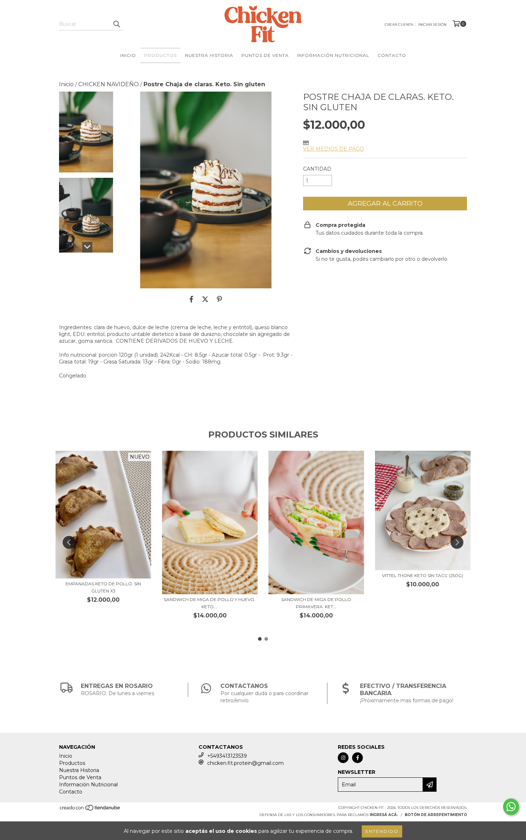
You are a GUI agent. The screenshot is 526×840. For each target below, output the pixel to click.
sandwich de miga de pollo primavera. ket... (316, 603)
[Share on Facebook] (191, 299)
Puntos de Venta (265, 55)
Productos (160, 55)
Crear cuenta (399, 24)
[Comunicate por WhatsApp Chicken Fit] (511, 807)
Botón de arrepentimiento (436, 814)
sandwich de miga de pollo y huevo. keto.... (209, 603)
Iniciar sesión (432, 24)
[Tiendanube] (90, 810)
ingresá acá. (384, 814)
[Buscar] (116, 24)
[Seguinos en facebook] (357, 757)
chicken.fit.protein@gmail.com (245, 763)
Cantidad (317, 169)
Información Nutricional (333, 55)
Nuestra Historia (209, 55)
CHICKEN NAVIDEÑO (108, 84)
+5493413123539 (227, 756)
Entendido (382, 831)
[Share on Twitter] (205, 299)
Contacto (392, 55)
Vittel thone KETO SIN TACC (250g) (422, 575)
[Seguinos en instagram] (343, 757)
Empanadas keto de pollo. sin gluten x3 (103, 587)
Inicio (128, 55)
